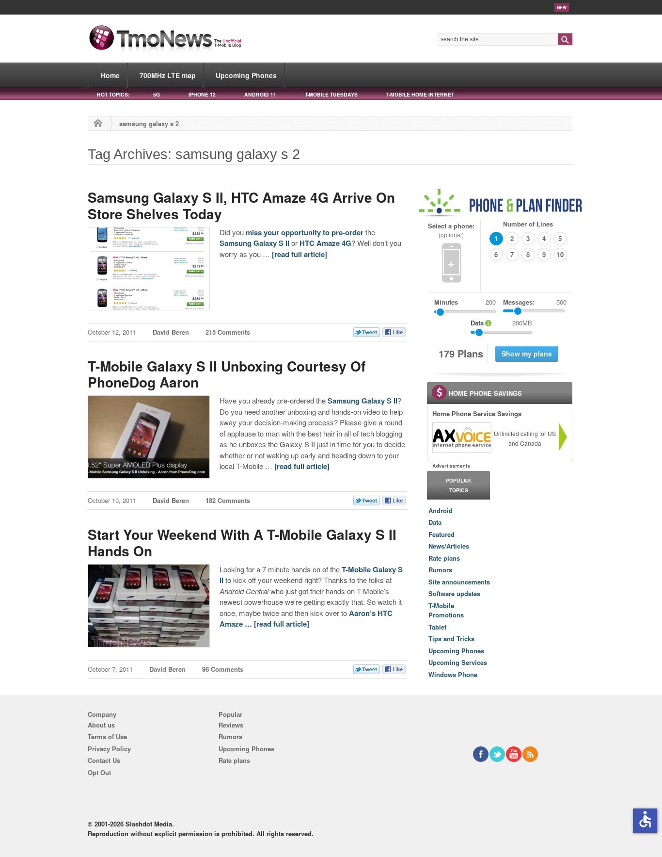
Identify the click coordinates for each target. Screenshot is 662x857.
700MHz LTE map (168, 75)
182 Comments (227, 500)
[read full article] (299, 254)
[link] (461, 437)
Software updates (454, 593)
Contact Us (104, 760)
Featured (441, 534)
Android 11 (260, 94)
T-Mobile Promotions (446, 610)
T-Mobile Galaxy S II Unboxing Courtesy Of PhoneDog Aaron (226, 374)
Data (434, 522)
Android (440, 510)
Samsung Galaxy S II (254, 243)
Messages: (535, 302)
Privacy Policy (109, 748)
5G (156, 94)
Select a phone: (451, 230)
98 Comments (222, 669)
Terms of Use (107, 736)
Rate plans (444, 558)
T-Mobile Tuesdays (331, 94)
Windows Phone (452, 674)
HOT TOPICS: (113, 94)
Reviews (231, 724)
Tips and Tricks (451, 638)
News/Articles (448, 545)
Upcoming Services (457, 662)
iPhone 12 (202, 94)
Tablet (437, 626)
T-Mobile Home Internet (420, 94)
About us (101, 724)
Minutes (446, 302)
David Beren (171, 332)
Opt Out (99, 772)
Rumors (440, 569)
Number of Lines (528, 224)
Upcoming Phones (246, 75)
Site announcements (459, 581)
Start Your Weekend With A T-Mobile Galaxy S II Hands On (242, 542)
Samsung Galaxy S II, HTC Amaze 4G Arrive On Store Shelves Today (241, 205)
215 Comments (227, 332)
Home (110, 75)
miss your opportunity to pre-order (304, 232)
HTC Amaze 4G (325, 243)
